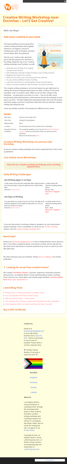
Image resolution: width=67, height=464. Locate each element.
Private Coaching (51, 227)
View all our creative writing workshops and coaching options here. (33, 165)
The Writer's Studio (20, 272)
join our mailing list (46, 257)
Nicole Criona (15, 189)
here (37, 135)
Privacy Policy (29, 430)
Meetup (33, 387)
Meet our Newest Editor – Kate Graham (20, 298)
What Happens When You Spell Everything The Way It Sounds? (28, 304)
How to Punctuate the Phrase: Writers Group (21, 295)
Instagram (33, 377)
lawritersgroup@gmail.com (22, 242)
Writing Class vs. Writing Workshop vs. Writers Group (24, 293)
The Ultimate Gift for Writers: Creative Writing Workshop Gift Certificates (32, 301)
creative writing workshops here (28, 229)
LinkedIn (33, 392)
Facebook (33, 382)
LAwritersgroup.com (31, 449)
